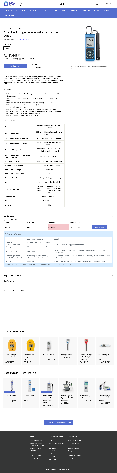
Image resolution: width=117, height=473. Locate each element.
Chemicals (8, 10)
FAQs (50, 440)
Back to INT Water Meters (60, 423)
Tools (44, 10)
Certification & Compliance (54, 447)
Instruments (33, 10)
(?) (57, 227)
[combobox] (42, 4)
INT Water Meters (25, 29)
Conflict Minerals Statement (36, 449)
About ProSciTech (36, 440)
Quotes (51, 454)
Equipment (20, 10)
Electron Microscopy (91, 10)
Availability (9, 216)
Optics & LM (74, 10)
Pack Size (7, 44)
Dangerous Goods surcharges (74, 452)
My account (53, 459)
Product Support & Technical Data (74, 447)
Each (7, 48)
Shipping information (13, 275)
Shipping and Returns (56, 443)
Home (5, 29)
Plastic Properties (74, 456)
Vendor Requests (55, 451)
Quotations (9, 281)
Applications (9, 16)
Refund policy (34, 458)
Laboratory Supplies (58, 10)
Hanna (20, 331)
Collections (13, 29)
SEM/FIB (106, 10)
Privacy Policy (34, 453)
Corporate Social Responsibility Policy (37, 444)
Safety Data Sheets (75, 440)
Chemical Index (73, 443)
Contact (52, 456)
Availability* (53, 223)
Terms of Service (36, 456)
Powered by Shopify (64, 469)
